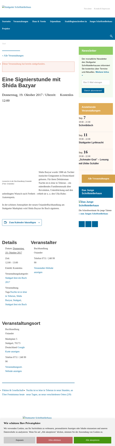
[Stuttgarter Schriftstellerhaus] (37, 418)
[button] (111, 36)
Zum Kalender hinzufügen (22, 222)
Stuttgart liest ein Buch (16, 304)
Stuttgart (17, 300)
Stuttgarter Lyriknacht (91, 142)
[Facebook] (82, 224)
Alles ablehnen (54, 440)
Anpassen (20, 440)
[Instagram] (88, 224)
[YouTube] (95, 224)
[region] (57, 432)
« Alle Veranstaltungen (13, 55)
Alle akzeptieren (92, 440)
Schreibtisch (86, 125)
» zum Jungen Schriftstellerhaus (93, 214)
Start (4, 44)
